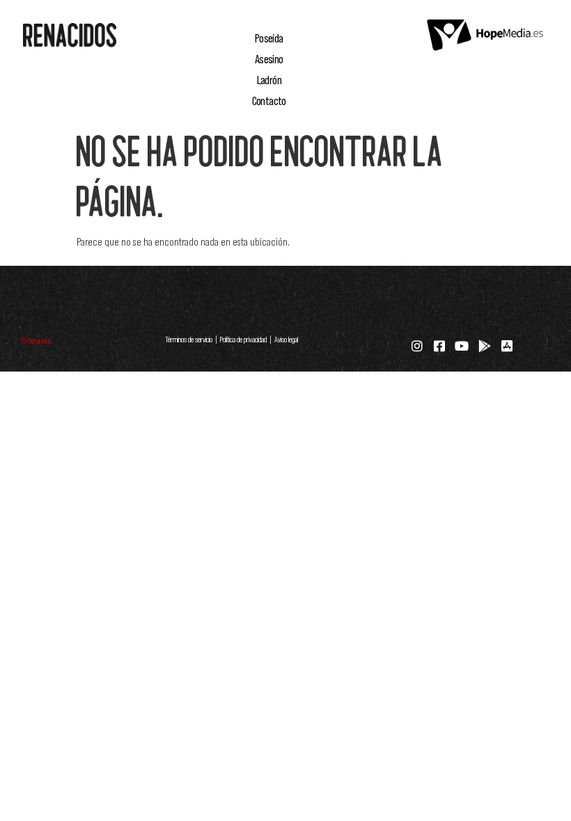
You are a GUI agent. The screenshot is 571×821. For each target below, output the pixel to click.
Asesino (269, 59)
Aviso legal (285, 339)
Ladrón (269, 80)
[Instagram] (417, 346)
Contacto (269, 101)
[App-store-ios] (507, 346)
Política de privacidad (243, 339)
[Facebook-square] (439, 346)
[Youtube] (462, 346)
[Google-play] (485, 346)
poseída (269, 38)
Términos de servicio (188, 339)
